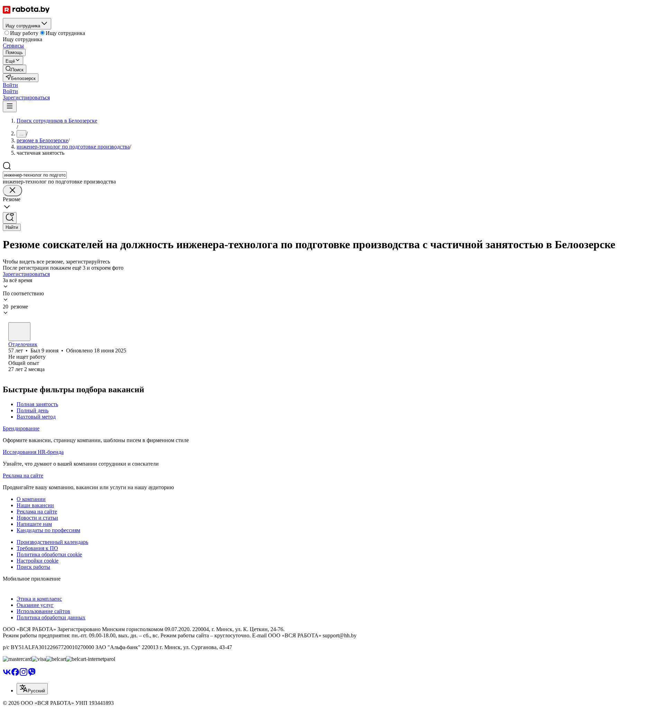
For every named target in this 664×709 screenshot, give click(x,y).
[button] (10, 85)
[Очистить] (12, 190)
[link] (14, 69)
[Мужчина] (19, 331)
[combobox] (35, 175)
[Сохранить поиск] (10, 218)
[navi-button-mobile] (10, 106)
